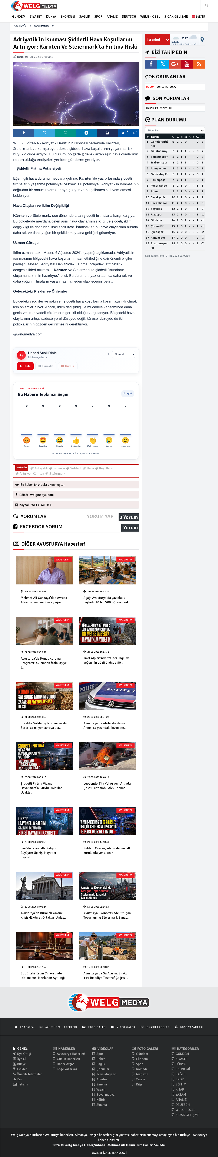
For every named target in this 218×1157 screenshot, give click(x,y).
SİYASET (181, 1059)
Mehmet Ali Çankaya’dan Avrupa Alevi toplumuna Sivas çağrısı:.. (44, 600)
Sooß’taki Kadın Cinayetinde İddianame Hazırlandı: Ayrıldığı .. (44, 975)
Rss (19, 1079)
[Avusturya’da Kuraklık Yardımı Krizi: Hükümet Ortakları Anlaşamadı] (44, 886)
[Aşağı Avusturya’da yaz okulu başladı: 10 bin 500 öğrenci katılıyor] (107, 570)
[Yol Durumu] (202, 39)
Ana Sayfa (20, 25)
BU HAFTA (162, 87)
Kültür (100, 1100)
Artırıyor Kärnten (31, 474)
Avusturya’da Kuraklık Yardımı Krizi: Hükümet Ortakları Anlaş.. (43, 915)
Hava (90, 468)
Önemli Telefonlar (29, 1074)
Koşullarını (106, 468)
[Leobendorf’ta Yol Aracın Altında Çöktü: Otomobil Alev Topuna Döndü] (107, 756)
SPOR (179, 1079)
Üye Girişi (23, 1054)
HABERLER (152, 108)
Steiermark (57, 474)
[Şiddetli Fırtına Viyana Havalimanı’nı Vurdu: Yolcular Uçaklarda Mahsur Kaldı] (44, 756)
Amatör (101, 1079)
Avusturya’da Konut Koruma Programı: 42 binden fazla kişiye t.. (44, 663)
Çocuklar (102, 1069)
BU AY (173, 87)
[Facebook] (151, 64)
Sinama (101, 1105)
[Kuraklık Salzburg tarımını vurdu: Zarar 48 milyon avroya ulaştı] (44, 696)
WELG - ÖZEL (185, 1110)
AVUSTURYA (41, 25)
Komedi (141, 1069)
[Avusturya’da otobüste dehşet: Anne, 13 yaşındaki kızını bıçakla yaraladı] (107, 696)
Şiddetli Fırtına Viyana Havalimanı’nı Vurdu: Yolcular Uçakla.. (41, 788)
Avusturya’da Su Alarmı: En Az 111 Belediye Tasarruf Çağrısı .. (105, 975)
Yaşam (100, 1089)
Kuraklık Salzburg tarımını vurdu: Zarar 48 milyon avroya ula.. (44, 725)
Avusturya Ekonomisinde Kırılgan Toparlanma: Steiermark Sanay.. (107, 915)
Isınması (58, 468)
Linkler (21, 1069)
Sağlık (100, 1064)
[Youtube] (187, 64)
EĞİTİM (180, 1084)
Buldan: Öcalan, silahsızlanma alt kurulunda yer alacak (106, 850)
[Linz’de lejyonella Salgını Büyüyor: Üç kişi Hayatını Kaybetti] (44, 821)
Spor (99, 1054)
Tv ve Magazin (106, 1074)
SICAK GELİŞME (187, 1115)
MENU (200, 16)
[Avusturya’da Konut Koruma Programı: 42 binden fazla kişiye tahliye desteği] (44, 631)
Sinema (101, 1084)
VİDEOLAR (166, 108)
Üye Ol (21, 1059)
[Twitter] (163, 64)
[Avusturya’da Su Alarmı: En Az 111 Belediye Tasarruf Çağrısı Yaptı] (107, 946)
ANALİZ (181, 1100)
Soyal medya (105, 1094)
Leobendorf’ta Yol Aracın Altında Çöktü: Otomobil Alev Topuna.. (107, 785)
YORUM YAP (100, 516)
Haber (100, 1059)
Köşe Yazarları (66, 1069)
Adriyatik (41, 468)
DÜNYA (180, 1064)
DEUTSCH (182, 1105)
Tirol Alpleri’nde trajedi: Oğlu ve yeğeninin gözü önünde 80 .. (106, 660)
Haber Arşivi (65, 1064)
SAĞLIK (180, 1074)
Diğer (139, 1084)
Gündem (141, 1054)
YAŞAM (180, 1094)
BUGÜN (150, 87)
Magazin (141, 1074)
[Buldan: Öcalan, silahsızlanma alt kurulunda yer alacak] (107, 821)
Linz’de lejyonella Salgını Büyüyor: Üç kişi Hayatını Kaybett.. (38, 852)
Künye (21, 1064)
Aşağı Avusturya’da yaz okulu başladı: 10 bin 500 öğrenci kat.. (106, 600)
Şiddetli (75, 468)
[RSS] (199, 64)
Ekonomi (142, 1059)
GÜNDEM (182, 1054)
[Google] (175, 64)
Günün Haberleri (68, 1059)
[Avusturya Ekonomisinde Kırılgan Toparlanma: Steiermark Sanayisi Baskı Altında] (107, 886)
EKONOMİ (182, 1069)
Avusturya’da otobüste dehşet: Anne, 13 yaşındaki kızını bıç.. (105, 725)
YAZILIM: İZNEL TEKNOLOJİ (109, 1152)
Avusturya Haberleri (70, 1054)
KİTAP (179, 1089)
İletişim (22, 1084)
